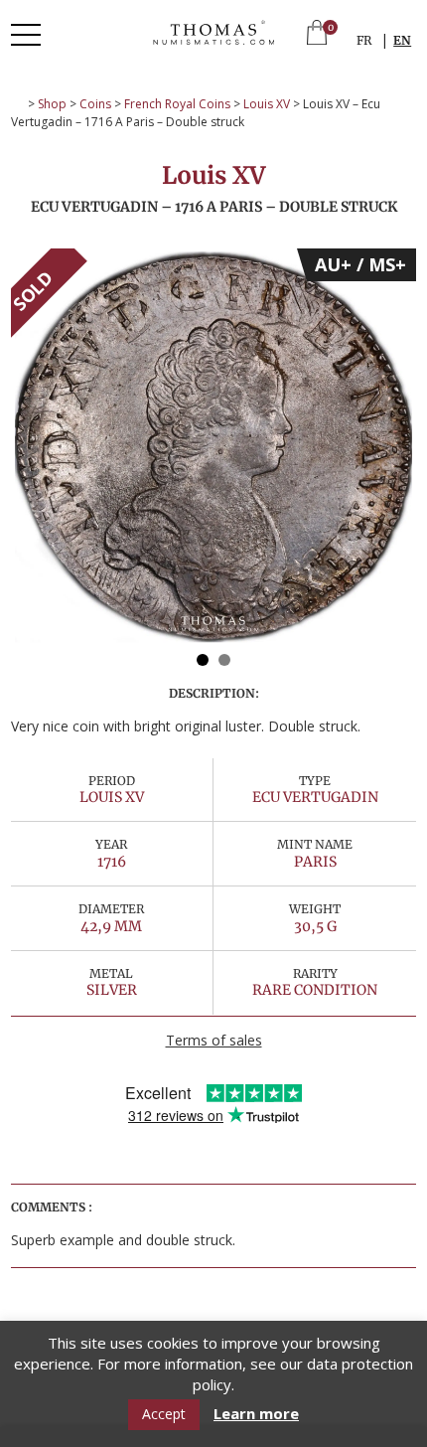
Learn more (256, 1413)
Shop (52, 103)
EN (402, 40)
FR (363, 40)
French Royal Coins (177, 103)
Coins (95, 103)
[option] (213, 447)
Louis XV (266, 103)
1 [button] (203, 660)
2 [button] (224, 660)
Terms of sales (214, 1040)
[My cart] (317, 34)
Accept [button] (164, 1413)
